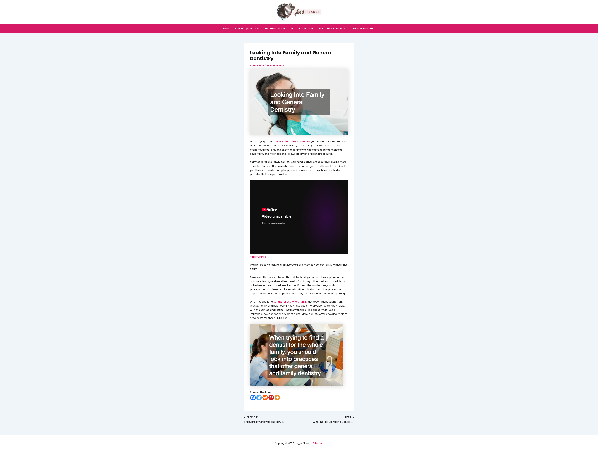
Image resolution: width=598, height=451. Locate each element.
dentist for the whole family (293, 141)
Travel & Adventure (363, 28)
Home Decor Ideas (302, 28)
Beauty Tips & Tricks (247, 28)
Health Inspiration (275, 28)
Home (226, 28)
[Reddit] (265, 397)
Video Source (258, 257)
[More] (277, 397)
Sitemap (318, 443)
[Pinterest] (271, 397)
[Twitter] (259, 397)
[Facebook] (253, 397)
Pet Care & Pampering (332, 28)
